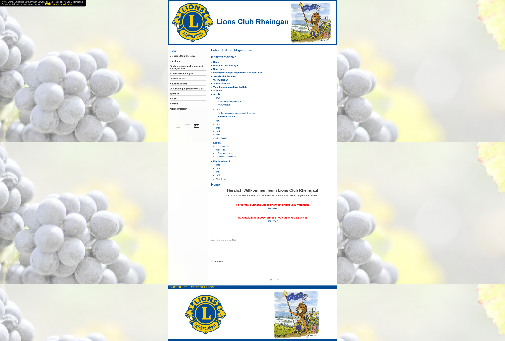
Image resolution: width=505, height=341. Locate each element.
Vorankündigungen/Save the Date (230, 87)
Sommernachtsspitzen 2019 (230, 101)
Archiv (216, 94)
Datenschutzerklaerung (226, 157)
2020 (218, 109)
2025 (218, 135)
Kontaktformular (222, 146)
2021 (218, 121)
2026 (218, 175)
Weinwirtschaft (220, 80)
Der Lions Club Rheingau (226, 65)
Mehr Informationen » (62, 4)
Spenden (217, 90)
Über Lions (218, 69)
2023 (218, 128)
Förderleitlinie (221, 179)
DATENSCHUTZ (178, 287)
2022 (218, 124)
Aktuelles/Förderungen (224, 76)
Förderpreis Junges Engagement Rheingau (236, 113)
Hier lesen (272, 208)
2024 (218, 131)
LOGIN (211, 287)
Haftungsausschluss (224, 153)
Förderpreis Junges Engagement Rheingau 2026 (237, 73)
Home (216, 62)
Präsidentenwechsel (226, 116)
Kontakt (217, 143)
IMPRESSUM (197, 287)
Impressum (220, 150)
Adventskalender (221, 83)
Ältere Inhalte (221, 138)
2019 (218, 98)
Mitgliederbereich (222, 161)
